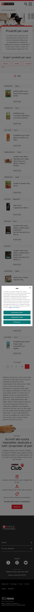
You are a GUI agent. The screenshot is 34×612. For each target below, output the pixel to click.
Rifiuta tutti (17, 322)
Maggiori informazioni (14, 307)
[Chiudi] (30, 288)
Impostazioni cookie (17, 312)
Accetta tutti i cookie (17, 317)
